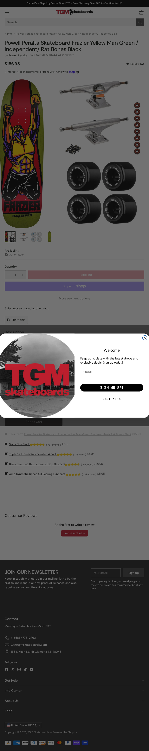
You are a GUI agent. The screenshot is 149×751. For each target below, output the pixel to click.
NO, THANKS (112, 399)
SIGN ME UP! (111, 387)
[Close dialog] (145, 337)
